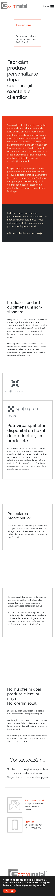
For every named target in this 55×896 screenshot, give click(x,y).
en (42, 865)
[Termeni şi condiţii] (27, 843)
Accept (9, 891)
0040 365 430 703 (33, 825)
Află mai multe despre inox (21, 233)
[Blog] (34, 866)
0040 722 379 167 (33, 828)
